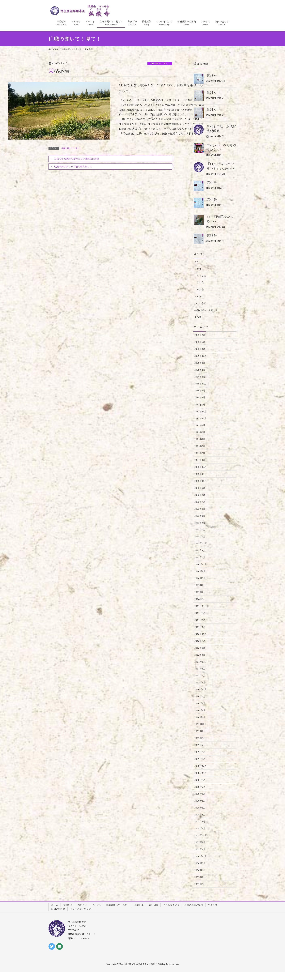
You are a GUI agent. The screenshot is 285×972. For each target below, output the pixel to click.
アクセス (212, 905)
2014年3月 (200, 599)
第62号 (211, 92)
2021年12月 (200, 411)
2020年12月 (200, 467)
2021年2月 (199, 453)
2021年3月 (199, 446)
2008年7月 (200, 787)
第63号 (211, 75)
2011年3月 (200, 682)
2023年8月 (199, 390)
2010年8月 (200, 703)
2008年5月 (200, 801)
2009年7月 (200, 745)
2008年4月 (200, 808)
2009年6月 (200, 752)
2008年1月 (200, 828)
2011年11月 (200, 662)
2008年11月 (200, 773)
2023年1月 (199, 397)
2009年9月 (200, 738)
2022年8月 (199, 404)
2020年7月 (200, 502)
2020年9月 (199, 488)
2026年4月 (199, 349)
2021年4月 (199, 439)
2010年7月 (200, 710)
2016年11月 (200, 564)
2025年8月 (199, 363)
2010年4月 (200, 717)
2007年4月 (200, 849)
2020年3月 (199, 523)
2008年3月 (200, 814)
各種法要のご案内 (193, 905)
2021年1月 (199, 460)
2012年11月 (200, 634)
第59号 (211, 199)
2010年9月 (200, 696)
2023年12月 (200, 383)
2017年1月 (200, 557)
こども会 (201, 275)
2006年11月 (200, 856)
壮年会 (200, 282)
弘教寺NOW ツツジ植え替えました (73, 166)
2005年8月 (200, 884)
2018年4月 (200, 536)
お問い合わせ (58, 909)
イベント (199, 262)
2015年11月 (200, 585)
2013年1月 (200, 627)
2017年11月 (200, 543)
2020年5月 (199, 509)
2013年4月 (200, 620)
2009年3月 (200, 759)
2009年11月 (200, 731)
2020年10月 (200, 481)
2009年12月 (200, 724)
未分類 (197, 317)
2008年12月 (200, 766)
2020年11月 (200, 474)
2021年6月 (199, 432)
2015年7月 (200, 592)
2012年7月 (200, 641)
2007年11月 (200, 835)
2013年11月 (200, 606)
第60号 (211, 182)
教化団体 (153, 905)
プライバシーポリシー (81, 909)
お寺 (199, 269)
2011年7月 (200, 675)
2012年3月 (199, 655)
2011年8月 (200, 668)
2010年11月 (200, 689)
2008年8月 (200, 780)
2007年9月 (200, 842)
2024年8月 (199, 377)
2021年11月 (200, 418)
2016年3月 (200, 578)
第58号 (211, 235)
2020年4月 (199, 516)
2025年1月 (199, 370)
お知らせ (199, 296)
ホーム (54, 905)
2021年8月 (199, 425)
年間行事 (139, 905)
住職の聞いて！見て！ (160, 64)
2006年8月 (200, 863)
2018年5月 (200, 529)
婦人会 (200, 289)
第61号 (211, 109)
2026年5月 (199, 342)
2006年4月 (200, 870)
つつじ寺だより (202, 303)
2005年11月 (200, 877)
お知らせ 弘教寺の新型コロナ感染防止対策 (76, 159)
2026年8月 (199, 335)
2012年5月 (199, 648)
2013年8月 (200, 613)
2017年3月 (200, 550)
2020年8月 (199, 495)
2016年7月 (200, 571)
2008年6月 (200, 794)
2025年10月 (200, 356)
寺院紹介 (67, 905)
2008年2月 (199, 821)
